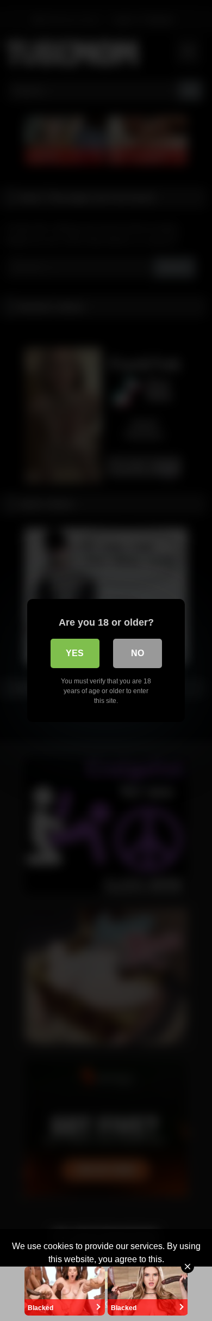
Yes (75, 653)
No (137, 653)
